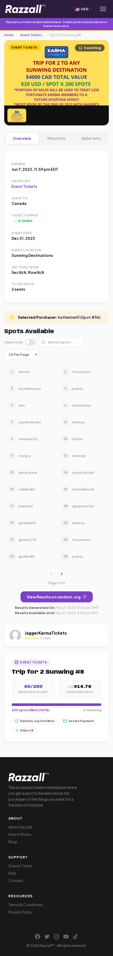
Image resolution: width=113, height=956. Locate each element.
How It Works (19, 834)
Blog (12, 841)
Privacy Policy (20, 912)
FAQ (12, 873)
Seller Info (91, 138)
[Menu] (103, 9)
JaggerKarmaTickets (46, 632)
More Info (56, 138)
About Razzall (20, 827)
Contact (15, 880)
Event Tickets (31, 35)
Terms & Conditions (25, 904)
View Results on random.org (54, 596)
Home (9, 35)
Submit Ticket (20, 865)
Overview (22, 138)
